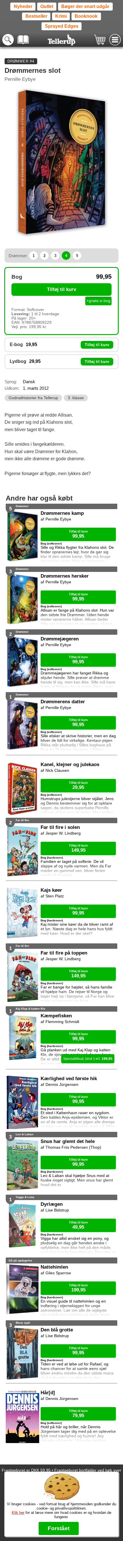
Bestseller (36, 16)
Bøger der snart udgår (85, 6)
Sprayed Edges (61, 26)
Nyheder (23, 6)
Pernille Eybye (20, 79)
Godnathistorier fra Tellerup (33, 398)
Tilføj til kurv (61, 289)
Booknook (86, 16)
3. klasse (76, 398)
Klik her (18, 1512)
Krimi (61, 16)
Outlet (46, 6)
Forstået (59, 1528)
